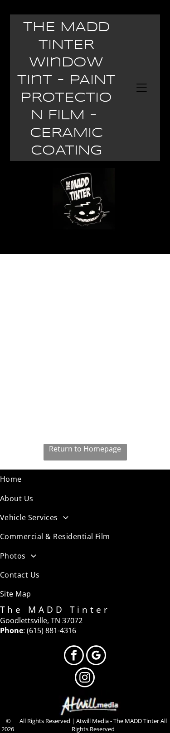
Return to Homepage (85, 449)
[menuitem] (85, 479)
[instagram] (85, 678)
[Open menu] (141, 87)
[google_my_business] (96, 656)
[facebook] (74, 656)
